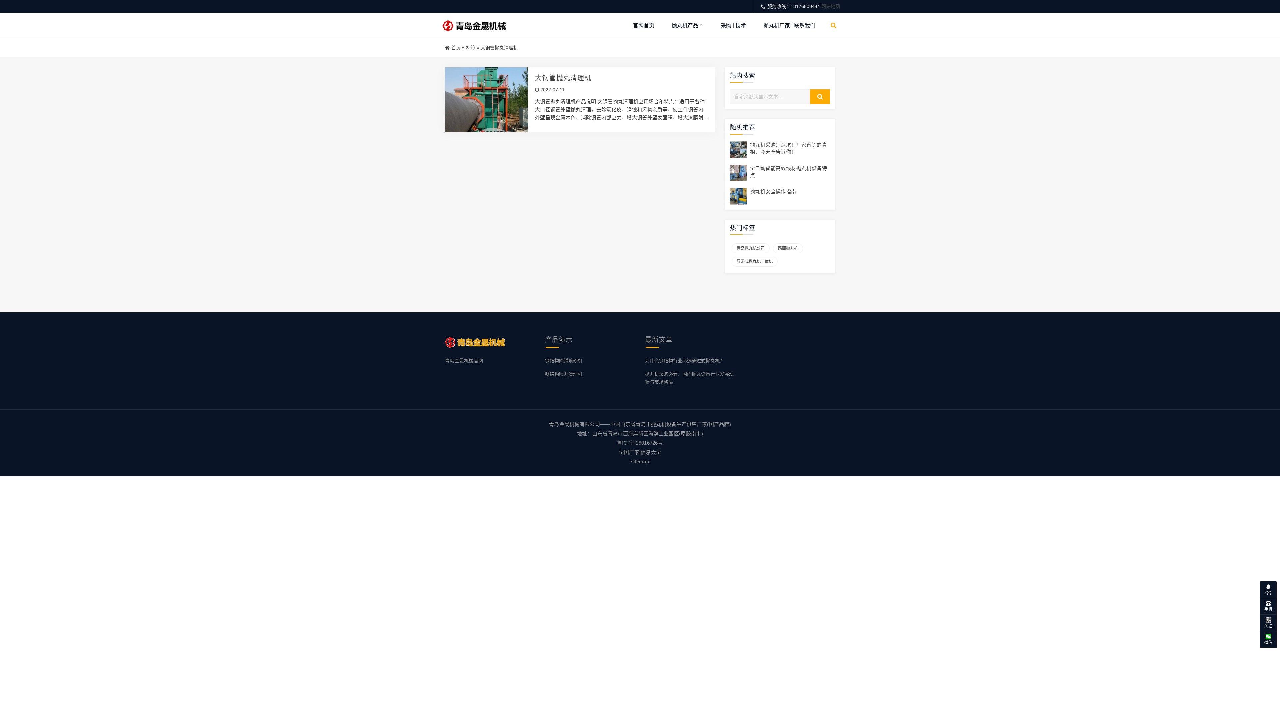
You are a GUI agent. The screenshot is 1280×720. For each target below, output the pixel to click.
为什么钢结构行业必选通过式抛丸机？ (684, 360)
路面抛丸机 (788, 248)
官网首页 (643, 25)
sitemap (640, 461)
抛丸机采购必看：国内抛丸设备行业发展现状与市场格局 (689, 377)
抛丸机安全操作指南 (773, 191)
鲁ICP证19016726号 (640, 443)
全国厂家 (629, 452)
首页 (456, 47)
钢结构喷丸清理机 (563, 374)
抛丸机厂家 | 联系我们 (789, 25)
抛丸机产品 (685, 25)
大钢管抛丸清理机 (563, 78)
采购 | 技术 (733, 25)
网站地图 (830, 6)
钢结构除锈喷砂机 (563, 360)
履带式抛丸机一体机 (755, 261)
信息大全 (651, 452)
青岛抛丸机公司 (751, 248)
